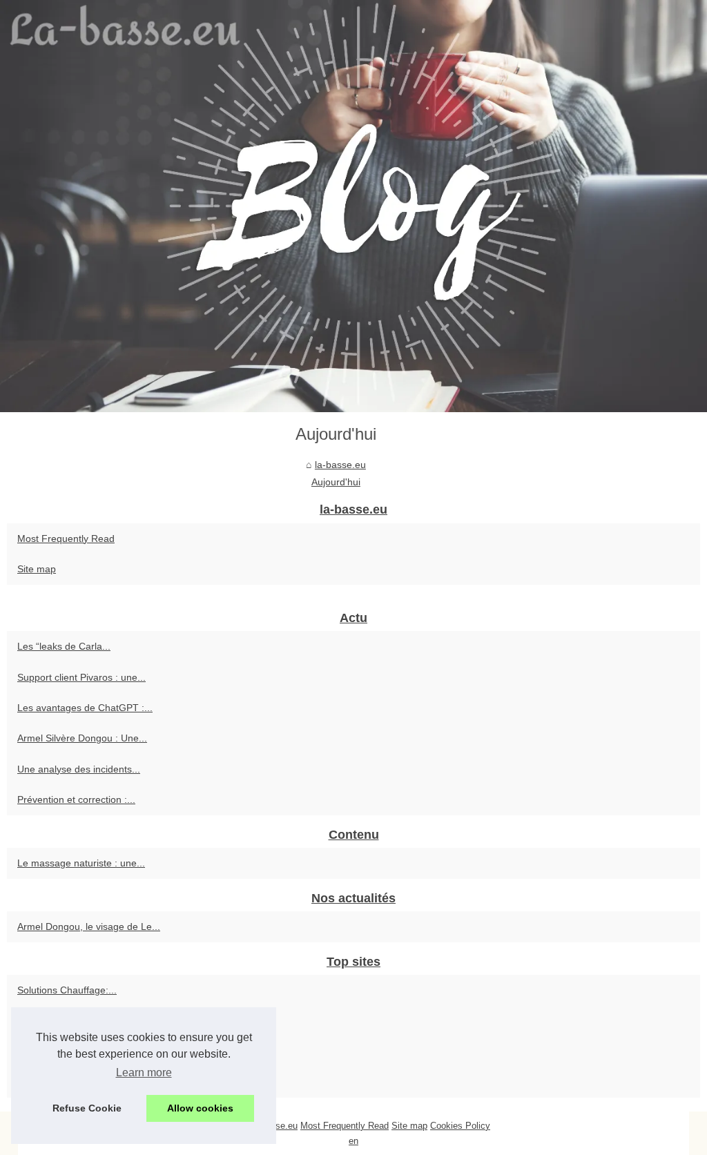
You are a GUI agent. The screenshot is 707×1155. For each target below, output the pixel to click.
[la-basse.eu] (353, 206)
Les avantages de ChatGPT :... (85, 707)
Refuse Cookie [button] (87, 1108)
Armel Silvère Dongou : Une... (82, 738)
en (353, 1141)
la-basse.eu (340, 464)
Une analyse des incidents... (78, 769)
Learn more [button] (144, 1072)
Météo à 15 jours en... (65, 1081)
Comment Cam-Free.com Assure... (93, 1021)
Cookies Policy (460, 1125)
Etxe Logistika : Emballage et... (84, 1051)
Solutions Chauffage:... (67, 990)
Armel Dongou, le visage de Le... (88, 926)
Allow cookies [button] (200, 1108)
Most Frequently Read (66, 538)
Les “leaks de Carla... (63, 646)
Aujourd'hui (335, 481)
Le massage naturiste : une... (81, 862)
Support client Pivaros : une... (81, 677)
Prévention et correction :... (76, 799)
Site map (36, 568)
